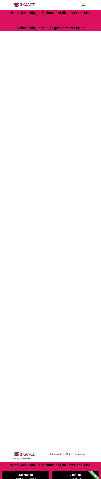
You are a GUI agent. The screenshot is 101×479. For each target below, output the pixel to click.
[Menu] (83, 5)
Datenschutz (56, 454)
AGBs (68, 454)
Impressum (80, 454)
